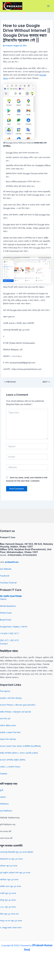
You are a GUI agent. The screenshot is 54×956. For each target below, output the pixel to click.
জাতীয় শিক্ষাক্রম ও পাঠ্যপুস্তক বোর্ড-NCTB (15, 712)
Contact (4, 643)
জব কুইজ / (5, 633)
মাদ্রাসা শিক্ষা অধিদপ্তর (8, 739)
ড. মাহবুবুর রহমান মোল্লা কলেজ (10, 927)
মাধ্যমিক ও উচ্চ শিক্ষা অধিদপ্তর (11, 698)
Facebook (4, 576)
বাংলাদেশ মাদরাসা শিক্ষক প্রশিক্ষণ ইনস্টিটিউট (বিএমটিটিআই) (20, 746)
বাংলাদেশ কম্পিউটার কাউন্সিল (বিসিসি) (12, 760)
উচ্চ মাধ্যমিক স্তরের (7, 596)
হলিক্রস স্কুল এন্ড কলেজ (8, 866)
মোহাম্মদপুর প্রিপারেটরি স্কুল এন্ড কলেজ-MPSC (16, 852)
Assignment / (6, 626)
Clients (3, 599)
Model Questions (8, 606)
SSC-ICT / (5, 640)
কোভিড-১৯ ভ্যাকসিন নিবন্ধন (10, 767)
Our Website (5, 569)
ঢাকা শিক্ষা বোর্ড (5, 718)
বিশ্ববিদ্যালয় (4, 804)
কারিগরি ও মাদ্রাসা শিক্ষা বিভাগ (10, 732)
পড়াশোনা (24, 626)
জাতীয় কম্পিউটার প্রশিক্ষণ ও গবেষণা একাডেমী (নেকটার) (19, 753)
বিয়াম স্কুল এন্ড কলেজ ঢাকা (9, 914)
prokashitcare (12, 562)
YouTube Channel (8, 582)
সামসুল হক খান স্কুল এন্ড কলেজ (11, 920)
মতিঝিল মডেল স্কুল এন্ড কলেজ (10, 886)
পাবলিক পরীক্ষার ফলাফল (8, 725)
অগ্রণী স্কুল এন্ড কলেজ (8, 893)
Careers (3, 773)
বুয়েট (1, 790)
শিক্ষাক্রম (18, 596)
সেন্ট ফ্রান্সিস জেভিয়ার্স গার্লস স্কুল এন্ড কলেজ (15, 872)
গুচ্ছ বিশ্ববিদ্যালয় (6, 811)
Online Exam (6, 613)
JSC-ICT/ (14, 640)
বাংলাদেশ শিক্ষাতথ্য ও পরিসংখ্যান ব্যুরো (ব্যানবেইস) (17, 705)
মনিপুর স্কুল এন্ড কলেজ (8, 900)
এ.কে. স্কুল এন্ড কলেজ (8, 907)
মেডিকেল (3, 797)
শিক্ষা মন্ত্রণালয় (5, 691)
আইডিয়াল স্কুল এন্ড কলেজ (9, 879)
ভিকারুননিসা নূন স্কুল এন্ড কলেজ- (11, 859)
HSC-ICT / (14, 633)
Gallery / (17, 626)
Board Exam (5, 620)
